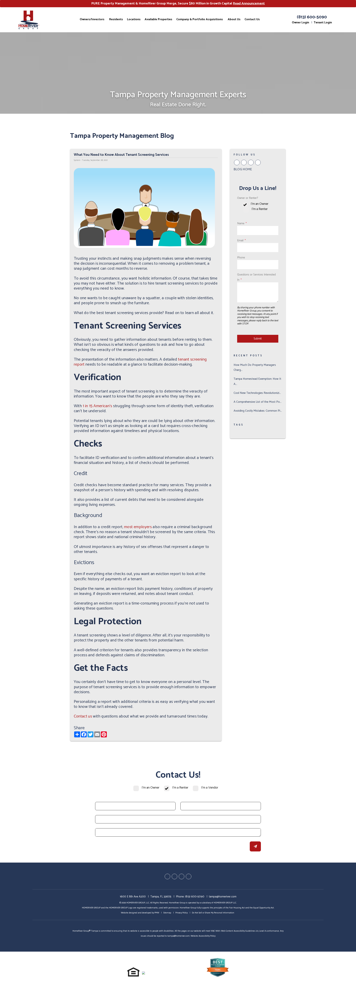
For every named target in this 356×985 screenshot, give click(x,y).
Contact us (83, 716)
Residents (116, 19)
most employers (138, 527)
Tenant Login (323, 22)
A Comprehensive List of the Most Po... (257, 401)
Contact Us (252, 19)
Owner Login (300, 22)
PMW (156, 913)
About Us (234, 19)
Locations (134, 19)
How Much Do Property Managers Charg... (255, 367)
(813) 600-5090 (312, 17)
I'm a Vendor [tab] (209, 787)
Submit (258, 338)
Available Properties (158, 19)
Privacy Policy (181, 913)
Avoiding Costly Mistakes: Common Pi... (258, 410)
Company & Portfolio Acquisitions (199, 19)
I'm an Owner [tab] (259, 203)
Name (240, 223)
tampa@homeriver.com (222, 896)
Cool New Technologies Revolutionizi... (257, 392)
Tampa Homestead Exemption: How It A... (257, 381)
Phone (241, 257)
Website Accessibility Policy (203, 936)
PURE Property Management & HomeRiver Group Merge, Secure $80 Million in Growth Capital (178, 3)
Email (240, 240)
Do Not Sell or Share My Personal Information (213, 913)
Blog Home (243, 169)
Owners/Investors (92, 19)
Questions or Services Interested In (256, 277)
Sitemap (167, 913)
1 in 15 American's (97, 406)
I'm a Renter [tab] (260, 209)
